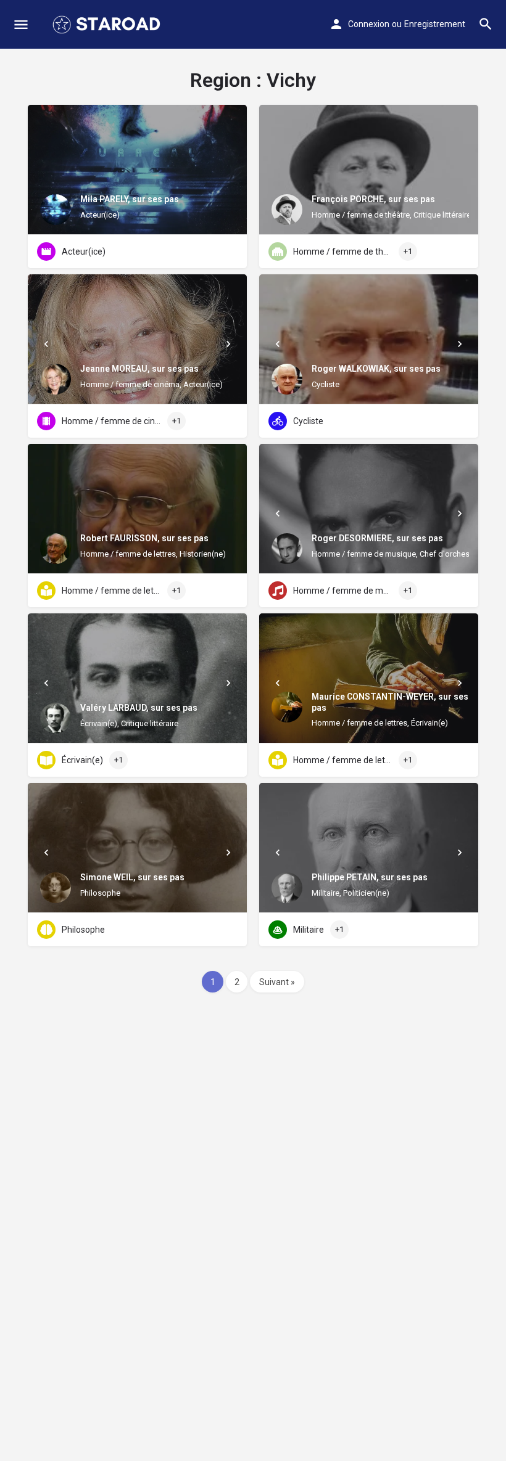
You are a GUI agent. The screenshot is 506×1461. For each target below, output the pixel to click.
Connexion (368, 24)
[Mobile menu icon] (21, 24)
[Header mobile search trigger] (486, 24)
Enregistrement (434, 24)
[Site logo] (107, 24)
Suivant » (277, 982)
